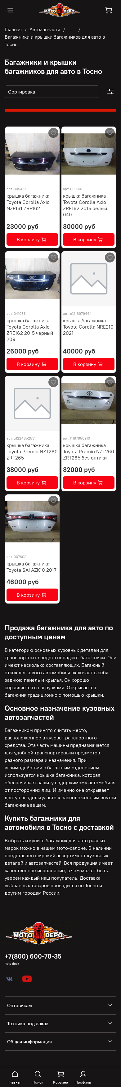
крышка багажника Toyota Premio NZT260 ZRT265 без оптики (88, 451)
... (72, 29)
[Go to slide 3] (32, 177)
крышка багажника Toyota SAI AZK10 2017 (31, 566)
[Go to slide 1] (14, 177)
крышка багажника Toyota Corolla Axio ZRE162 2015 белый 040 (85, 205)
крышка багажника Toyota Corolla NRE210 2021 (88, 326)
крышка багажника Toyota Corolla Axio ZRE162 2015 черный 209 (30, 329)
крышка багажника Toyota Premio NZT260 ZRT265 (32, 451)
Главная (13, 29)
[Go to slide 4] (41, 177)
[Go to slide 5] (50, 177)
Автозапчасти (44, 29)
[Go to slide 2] (23, 177)
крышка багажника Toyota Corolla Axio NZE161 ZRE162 (28, 202)
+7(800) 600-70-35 (33, 956)
